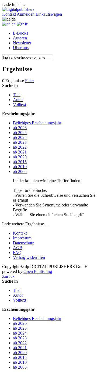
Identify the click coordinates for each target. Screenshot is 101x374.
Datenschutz (23, 243)
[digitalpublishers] (18, 9)
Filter (29, 80)
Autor (18, 99)
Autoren (20, 38)
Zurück (8, 276)
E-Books (20, 33)
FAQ (17, 252)
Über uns (21, 47)
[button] (9, 14)
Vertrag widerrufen (29, 257)
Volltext (19, 104)
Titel (16, 94)
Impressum (22, 238)
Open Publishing (37, 271)
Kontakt (20, 233)
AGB (17, 247)
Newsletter (22, 43)
